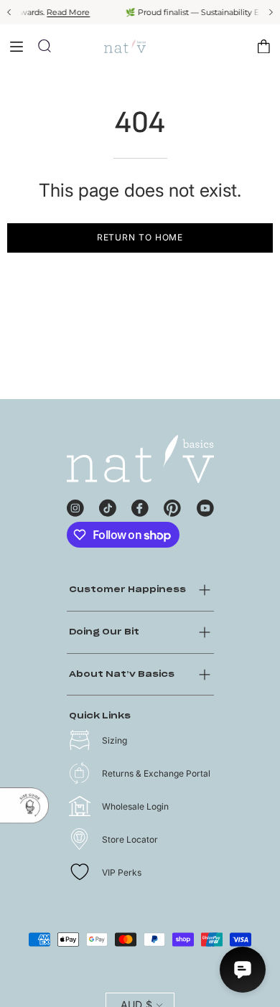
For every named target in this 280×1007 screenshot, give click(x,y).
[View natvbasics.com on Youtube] (205, 506)
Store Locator (130, 839)
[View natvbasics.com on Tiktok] (107, 506)
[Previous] (10, 12)
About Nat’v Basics (121, 674)
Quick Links (100, 716)
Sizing (114, 740)
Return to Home (140, 237)
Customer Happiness (127, 590)
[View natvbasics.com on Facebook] (140, 506)
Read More (64, 12)
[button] (44, 46)
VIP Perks (121, 872)
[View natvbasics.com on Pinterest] (172, 506)
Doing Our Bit (104, 632)
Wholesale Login (135, 806)
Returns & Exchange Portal (156, 773)
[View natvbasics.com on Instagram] (75, 506)
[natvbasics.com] (140, 46)
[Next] (269, 12)
